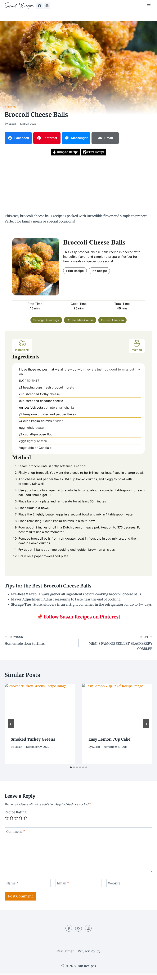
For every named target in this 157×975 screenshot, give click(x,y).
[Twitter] (78, 928)
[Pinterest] (47, 5)
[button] (139, 369)
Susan (12, 123)
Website (114, 883)
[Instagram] (88, 928)
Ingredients (22, 349)
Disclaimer (65, 951)
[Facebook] (39, 5)
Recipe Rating (15, 812)
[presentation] (40, 707)
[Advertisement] (78, 185)
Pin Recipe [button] (99, 271)
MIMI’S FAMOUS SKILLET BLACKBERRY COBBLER (120, 643)
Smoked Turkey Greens (33, 739)
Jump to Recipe (67, 152)
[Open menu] (148, 5)
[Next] (146, 723)
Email (63, 883)
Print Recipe (95, 152)
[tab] (71, 767)
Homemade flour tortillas (25, 640)
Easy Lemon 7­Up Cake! (110, 739)
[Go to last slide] (11, 723)
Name (12, 883)
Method (137, 349)
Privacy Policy (89, 951)
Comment (15, 831)
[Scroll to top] (147, 969)
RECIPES (10, 107)
